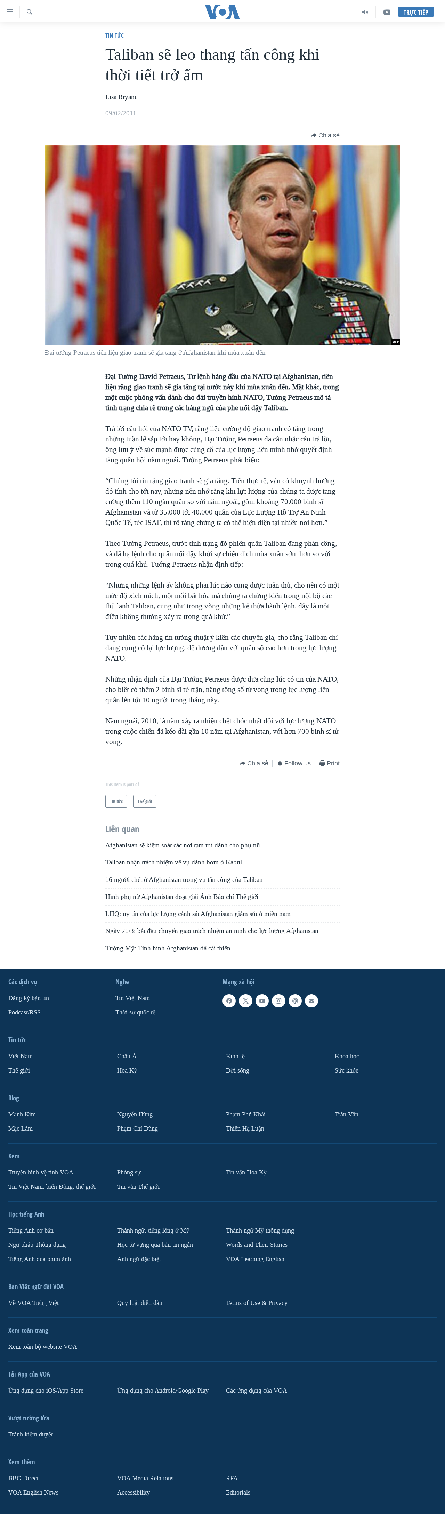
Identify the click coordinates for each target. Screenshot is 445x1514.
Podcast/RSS (24, 1013)
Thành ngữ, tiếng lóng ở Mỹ (153, 1231)
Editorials (238, 1493)
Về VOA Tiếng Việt (33, 1303)
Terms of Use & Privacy (257, 1303)
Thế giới (19, 1071)
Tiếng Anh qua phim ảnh (39, 1259)
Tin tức (114, 35)
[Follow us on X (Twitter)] (245, 1000)
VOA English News (33, 1493)
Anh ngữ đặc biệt (139, 1259)
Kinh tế (235, 1056)
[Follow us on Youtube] (262, 1000)
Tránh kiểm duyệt (30, 1435)
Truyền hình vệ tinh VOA (40, 1173)
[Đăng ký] (311, 1000)
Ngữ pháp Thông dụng (37, 1245)
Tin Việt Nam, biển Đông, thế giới (52, 1187)
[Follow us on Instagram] (278, 1000)
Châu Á (127, 1056)
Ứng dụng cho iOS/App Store (45, 1391)
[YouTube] (387, 12)
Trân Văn (346, 1114)
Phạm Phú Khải (246, 1114)
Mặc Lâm (20, 1129)
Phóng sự (129, 1173)
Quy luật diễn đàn (139, 1303)
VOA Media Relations (145, 1478)
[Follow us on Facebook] (229, 1000)
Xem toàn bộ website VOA (42, 1347)
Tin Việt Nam (132, 998)
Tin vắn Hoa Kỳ (246, 1173)
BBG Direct (23, 1478)
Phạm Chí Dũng (137, 1129)
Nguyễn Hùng (135, 1114)
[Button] (325, 135)
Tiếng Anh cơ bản (31, 1231)
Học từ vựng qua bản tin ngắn (155, 1245)
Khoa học (347, 1056)
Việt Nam (20, 1056)
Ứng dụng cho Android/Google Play (163, 1391)
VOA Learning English (255, 1259)
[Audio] (365, 12)
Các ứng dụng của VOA (256, 1391)
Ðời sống (237, 1071)
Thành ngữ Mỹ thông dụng (260, 1231)
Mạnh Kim (22, 1114)
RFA (232, 1478)
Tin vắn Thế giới (138, 1187)
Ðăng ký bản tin (28, 998)
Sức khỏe (346, 1071)
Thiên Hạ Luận (245, 1129)
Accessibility (133, 1493)
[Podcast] (295, 1000)
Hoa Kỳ (127, 1071)
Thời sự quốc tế (135, 1013)
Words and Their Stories (257, 1245)
